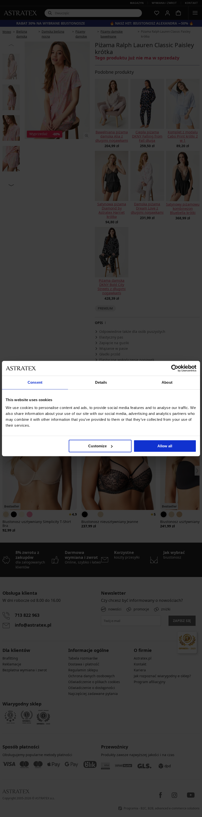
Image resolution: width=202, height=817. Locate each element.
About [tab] (167, 382)
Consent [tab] (35, 382)
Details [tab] (101, 382)
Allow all (164, 446)
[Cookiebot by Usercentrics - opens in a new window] (174, 368)
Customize (97, 446)
